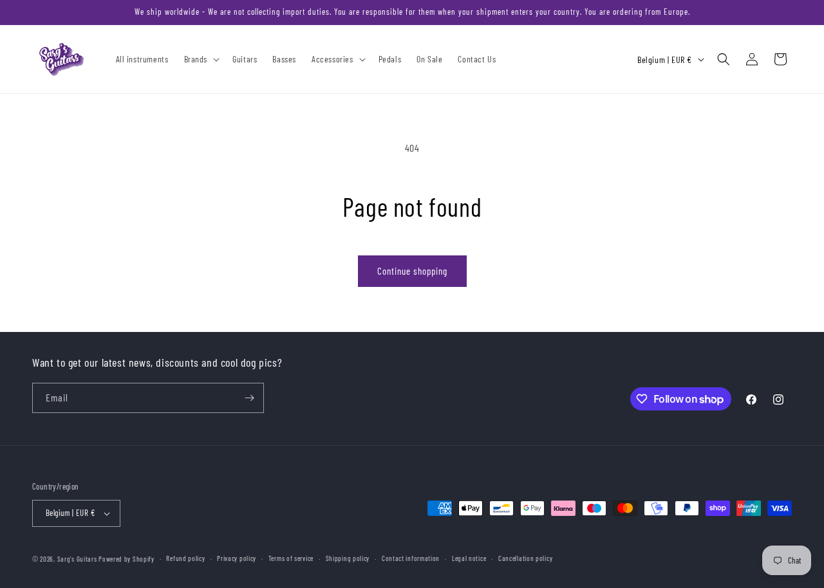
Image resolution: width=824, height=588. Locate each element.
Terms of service (291, 558)
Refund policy (185, 558)
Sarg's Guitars (78, 559)
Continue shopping (412, 271)
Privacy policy (236, 558)
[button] (200, 59)
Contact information (411, 558)
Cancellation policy (525, 558)
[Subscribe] (249, 398)
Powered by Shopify (126, 559)
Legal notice (469, 558)
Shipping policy (348, 558)
